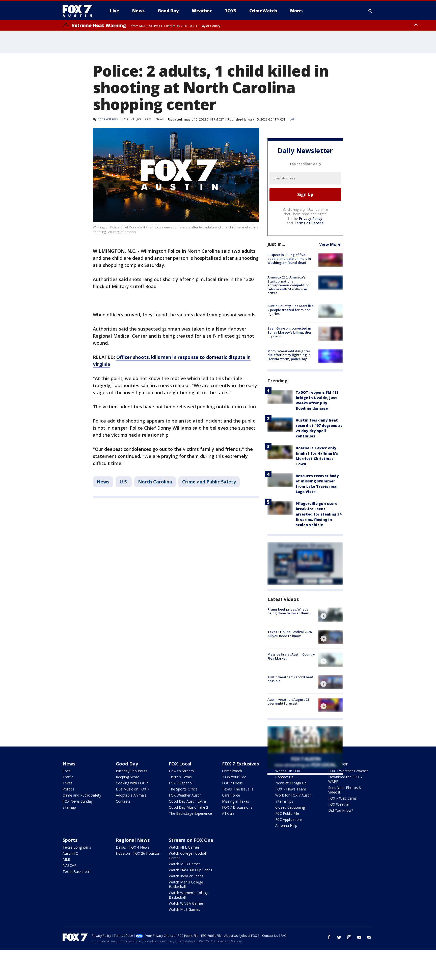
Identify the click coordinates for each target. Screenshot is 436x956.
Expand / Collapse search (370, 11)
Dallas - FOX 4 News (132, 847)
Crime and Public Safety (209, 482)
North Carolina (155, 482)
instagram (349, 937)
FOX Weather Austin (185, 795)
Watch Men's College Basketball (186, 884)
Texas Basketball (76, 871)
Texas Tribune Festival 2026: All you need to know (289, 633)
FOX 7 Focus (232, 783)
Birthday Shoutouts (131, 770)
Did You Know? (340, 810)
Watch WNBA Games (186, 903)
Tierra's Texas (180, 777)
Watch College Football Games (188, 855)
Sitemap (69, 807)
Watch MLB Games (185, 863)
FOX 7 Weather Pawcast (348, 770)
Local (67, 770)
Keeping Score (127, 777)
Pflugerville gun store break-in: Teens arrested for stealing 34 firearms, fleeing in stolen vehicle (318, 514)
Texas (67, 783)
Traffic (68, 777)
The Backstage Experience (190, 813)
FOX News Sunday (78, 801)
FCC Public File (287, 813)
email (369, 937)
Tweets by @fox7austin (289, 781)
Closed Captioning (290, 807)
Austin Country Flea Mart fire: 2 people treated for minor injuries (290, 310)
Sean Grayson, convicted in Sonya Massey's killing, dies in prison (289, 332)
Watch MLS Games (184, 909)
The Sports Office (183, 789)
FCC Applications (289, 819)
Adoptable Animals (131, 795)
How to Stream (181, 770)
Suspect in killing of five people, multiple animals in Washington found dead (289, 258)
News (160, 119)
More (296, 11)
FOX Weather (339, 804)
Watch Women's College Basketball (189, 895)
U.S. (123, 482)
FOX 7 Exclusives (240, 764)
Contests (123, 801)
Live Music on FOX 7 (132, 789)
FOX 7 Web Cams (342, 798)
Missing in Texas (235, 801)
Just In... (276, 244)
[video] (330, 615)
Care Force (231, 795)
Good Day (127, 764)
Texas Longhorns (77, 847)
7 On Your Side (234, 777)
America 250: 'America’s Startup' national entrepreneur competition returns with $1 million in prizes (288, 285)
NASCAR (69, 865)
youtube (359, 937)
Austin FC (70, 853)
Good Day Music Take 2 (188, 807)
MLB (66, 859)
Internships (284, 801)
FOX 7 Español (181, 783)
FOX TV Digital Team (136, 119)
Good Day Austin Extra (187, 801)
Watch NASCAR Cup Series (190, 870)
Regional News (133, 840)
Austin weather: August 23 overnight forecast (288, 701)
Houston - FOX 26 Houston (138, 853)
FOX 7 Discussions (237, 807)
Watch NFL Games (184, 847)
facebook (329, 937)
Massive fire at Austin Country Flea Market (291, 656)
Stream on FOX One (191, 840)
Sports (70, 840)
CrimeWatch (232, 770)
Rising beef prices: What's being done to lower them (288, 611)
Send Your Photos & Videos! (345, 790)
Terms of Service (308, 223)
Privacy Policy (310, 218)
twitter (339, 937)
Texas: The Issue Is (237, 789)
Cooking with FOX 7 (132, 783)
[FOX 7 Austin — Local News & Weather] (79, 11)
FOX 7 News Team (290, 789)
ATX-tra (228, 813)
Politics (68, 789)
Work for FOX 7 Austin (293, 795)
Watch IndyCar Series (186, 876)
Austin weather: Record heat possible (290, 679)
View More (330, 244)
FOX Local (180, 764)
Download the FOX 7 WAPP (345, 779)
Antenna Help (286, 825)
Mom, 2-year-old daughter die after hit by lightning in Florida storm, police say (289, 355)
